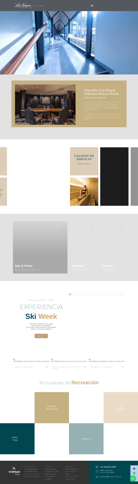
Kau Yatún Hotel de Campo (51, 471)
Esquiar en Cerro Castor (24, 367)
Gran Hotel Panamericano (71, 469)
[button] (92, 5)
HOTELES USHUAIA (30, 466)
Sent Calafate (48, 479)
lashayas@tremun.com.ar (110, 477)
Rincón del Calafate (49, 476)
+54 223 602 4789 (108, 467)
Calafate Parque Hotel (50, 474)
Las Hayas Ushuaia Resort (30, 469)
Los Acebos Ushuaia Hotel (30, 471)
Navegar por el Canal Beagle (101, 367)
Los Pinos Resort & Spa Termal (32, 476)
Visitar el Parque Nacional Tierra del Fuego (67, 367)
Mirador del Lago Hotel (50, 469)
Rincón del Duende (70, 479)
